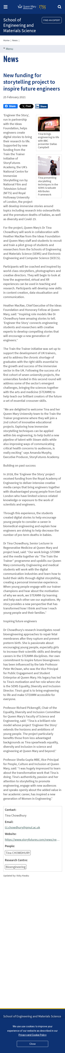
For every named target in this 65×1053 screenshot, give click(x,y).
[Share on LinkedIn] (41, 107)
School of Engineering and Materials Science (19, 25)
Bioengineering (15, 867)
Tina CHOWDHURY (18, 853)
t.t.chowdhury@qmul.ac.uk (22, 827)
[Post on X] (26, 107)
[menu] (5, 8)
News (15, 40)
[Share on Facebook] (10, 107)
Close (32, 1043)
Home (6, 40)
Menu (9, 49)
